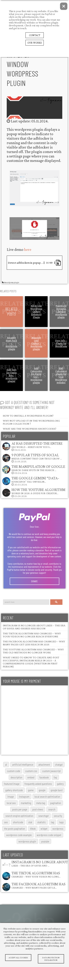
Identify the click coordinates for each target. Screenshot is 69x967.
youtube (45, 841)
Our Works (34, 42)
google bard (56, 790)
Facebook (44, 777)
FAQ (55, 777)
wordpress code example (19, 835)
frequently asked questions (38, 783)
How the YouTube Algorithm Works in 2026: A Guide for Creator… (38, 491)
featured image (11, 783)
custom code (13, 771)
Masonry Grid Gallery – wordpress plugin (36, 343)
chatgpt (59, 764)
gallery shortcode (14, 790)
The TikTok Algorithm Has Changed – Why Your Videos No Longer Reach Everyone (32, 635)
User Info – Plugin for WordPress (61, 343)
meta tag (40, 803)
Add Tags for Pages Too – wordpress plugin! (11, 375)
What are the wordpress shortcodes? (29, 428)
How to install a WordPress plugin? (28, 415)
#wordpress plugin (11, 282)
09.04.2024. (38, 469)
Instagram (24, 796)
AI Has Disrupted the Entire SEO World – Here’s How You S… (37, 444)
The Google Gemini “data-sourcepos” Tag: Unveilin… (35, 479)
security (58, 815)
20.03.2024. (35, 481)
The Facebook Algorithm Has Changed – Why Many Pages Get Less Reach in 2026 (34, 643)
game (31, 790)
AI (6, 764)
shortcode (18, 822)
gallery (60, 783)
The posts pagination (14, 828)
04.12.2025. (37, 446)
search (51, 809)
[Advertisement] (34, 720)
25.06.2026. (37, 458)
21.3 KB (49, 262)
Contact (34, 35)
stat (30, 822)
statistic (41, 822)
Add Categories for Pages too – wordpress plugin (36, 375)
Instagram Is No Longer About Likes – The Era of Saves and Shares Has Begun (34, 627)
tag (52, 822)
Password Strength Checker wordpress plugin (61, 311)
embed (30, 777)
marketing (26, 803)
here (27, 249)
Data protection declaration (50, 958)
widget (44, 828)
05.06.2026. (38, 492)
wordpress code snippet (49, 835)
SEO (6, 822)
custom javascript (51, 771)
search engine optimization (19, 815)
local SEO (11, 803)
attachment (44, 764)
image (10, 796)
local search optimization (47, 796)
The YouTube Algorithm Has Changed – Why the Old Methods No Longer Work (33, 651)
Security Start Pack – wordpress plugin (11, 343)
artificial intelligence (22, 764)
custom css (31, 771)
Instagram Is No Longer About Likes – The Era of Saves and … (40, 863)
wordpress (58, 828)
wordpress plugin (27, 841)
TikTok (33, 828)
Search (56, 602)
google (42, 790)
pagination (55, 803)
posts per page (19, 809)
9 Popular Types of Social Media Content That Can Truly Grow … (37, 456)
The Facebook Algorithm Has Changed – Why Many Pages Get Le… (38, 885)
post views (37, 809)
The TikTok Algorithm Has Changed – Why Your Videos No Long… (36, 874)
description (16, 777)
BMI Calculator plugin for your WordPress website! (61, 375)
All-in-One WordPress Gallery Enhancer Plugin (36, 311)
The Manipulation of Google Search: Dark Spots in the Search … (38, 468)
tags (61, 822)
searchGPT (43, 815)
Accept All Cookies (18, 957)
